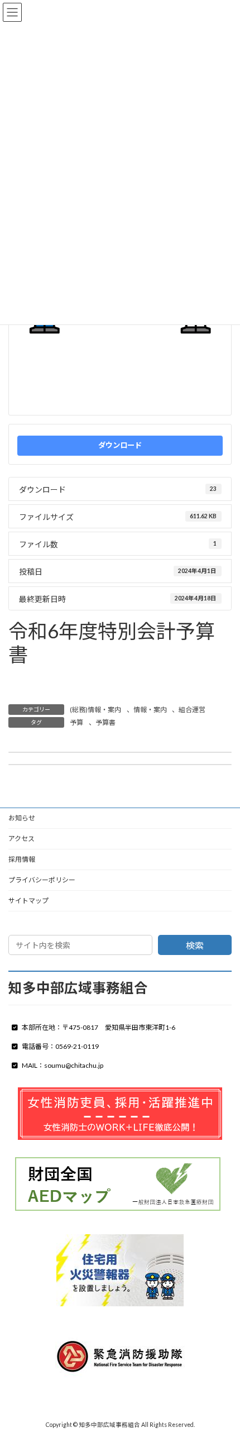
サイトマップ (28, 900)
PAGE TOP (223, 1387)
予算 (25, 677)
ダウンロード (120, 445)
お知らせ (21, 818)
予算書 (62, 677)
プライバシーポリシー (41, 880)
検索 (195, 945)
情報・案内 (150, 709)
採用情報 (21, 859)
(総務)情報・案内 (95, 709)
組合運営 (192, 709)
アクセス (21, 838)
